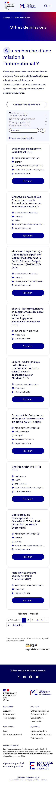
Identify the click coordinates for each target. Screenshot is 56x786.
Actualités (8, 710)
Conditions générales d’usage (28, 777)
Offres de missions (40, 710)
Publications (37, 737)
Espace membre (39, 730)
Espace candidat (39, 714)
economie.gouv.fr (12, 766)
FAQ (5, 730)
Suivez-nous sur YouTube (37, 677)
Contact (44, 780)
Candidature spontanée (37, 719)
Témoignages (9, 717)
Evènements (9, 714)
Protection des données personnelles (25, 780)
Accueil (6, 17)
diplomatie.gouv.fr (12, 763)
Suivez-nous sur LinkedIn (24, 677)
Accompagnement (12, 734)
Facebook (30, 676)
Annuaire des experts (41, 734)
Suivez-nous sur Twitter (18, 677)
